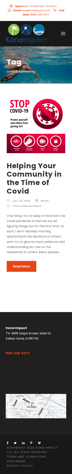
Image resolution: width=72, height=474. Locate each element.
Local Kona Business (26, 206)
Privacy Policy (20, 466)
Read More (21, 266)
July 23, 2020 (21, 200)
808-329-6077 (18, 353)
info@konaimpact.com (36, 10)
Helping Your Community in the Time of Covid (34, 178)
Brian (45, 200)
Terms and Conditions (26, 457)
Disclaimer (16, 461)
